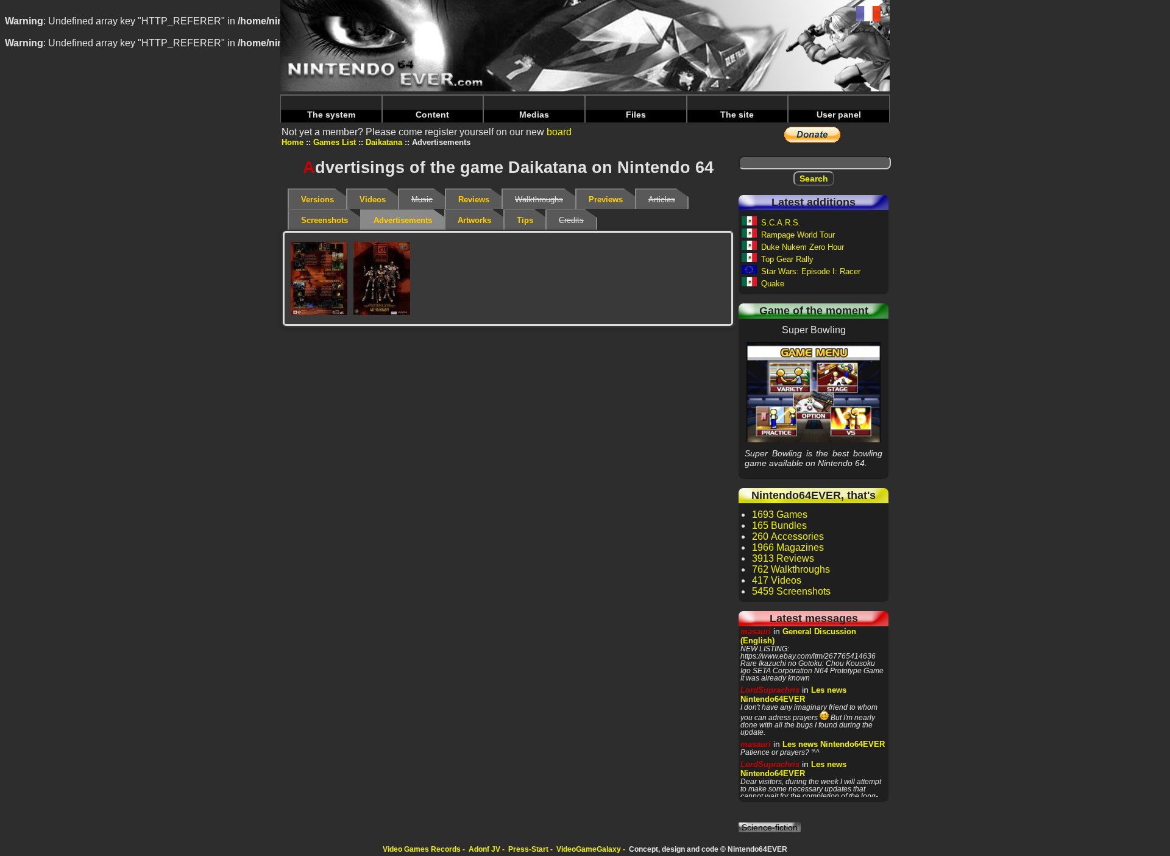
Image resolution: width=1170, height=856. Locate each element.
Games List (334, 142)
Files (636, 114)
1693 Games (779, 514)
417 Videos (776, 580)
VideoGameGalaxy (588, 849)
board (559, 132)
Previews (606, 199)
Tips (525, 220)
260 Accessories (788, 536)
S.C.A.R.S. (781, 222)
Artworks (474, 220)
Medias (534, 114)
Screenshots (324, 220)
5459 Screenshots (791, 591)
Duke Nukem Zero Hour (802, 247)
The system (331, 114)
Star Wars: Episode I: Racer (810, 271)
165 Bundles (779, 525)
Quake (772, 283)
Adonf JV (484, 849)
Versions (317, 199)
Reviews (473, 199)
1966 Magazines (788, 547)
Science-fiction (770, 827)
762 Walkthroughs (791, 569)
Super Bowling (813, 392)
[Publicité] (319, 278)
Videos (373, 199)
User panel (839, 114)
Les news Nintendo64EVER (793, 694)
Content (432, 114)
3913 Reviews (783, 558)
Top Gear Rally (787, 259)
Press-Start (528, 849)
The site (737, 114)
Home (292, 142)
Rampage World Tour (798, 234)
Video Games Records (422, 849)
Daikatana (384, 142)
